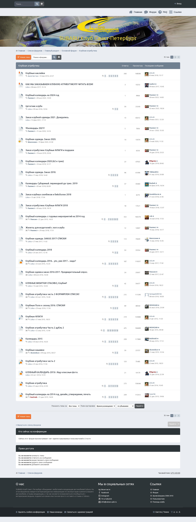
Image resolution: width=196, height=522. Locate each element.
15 (115, 330)
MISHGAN (153, 305)
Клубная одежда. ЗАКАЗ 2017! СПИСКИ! (46, 238)
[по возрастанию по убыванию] (125, 406)
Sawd (151, 394)
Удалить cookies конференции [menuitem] (31, 512)
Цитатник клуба (34, 106)
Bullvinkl (153, 338)
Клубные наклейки (35, 73)
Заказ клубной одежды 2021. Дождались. (47, 117)
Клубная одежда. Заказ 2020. (41, 139)
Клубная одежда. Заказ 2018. (41, 172)
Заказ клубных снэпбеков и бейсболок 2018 (48, 194)
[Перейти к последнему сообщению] (154, 73)
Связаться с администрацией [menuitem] (80, 512)
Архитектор (33, 76)
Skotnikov (34, 353)
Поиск (37, 4)
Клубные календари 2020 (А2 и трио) (45, 161)
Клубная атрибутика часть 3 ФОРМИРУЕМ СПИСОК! (52, 294)
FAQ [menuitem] (167, 12)
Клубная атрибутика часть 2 (40, 361)
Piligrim (152, 161)
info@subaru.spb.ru (109, 502)
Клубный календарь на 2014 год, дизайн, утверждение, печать (58, 394)
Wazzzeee (32, 142)
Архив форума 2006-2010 (163, 496)
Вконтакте (105, 489)
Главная (140, 12)
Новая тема (25, 57)
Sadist (152, 84)
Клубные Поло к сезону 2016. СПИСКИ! (45, 305)
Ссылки (177, 12)
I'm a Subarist (106, 499)
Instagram (105, 496)
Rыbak (152, 183)
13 (110, 330)
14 (112, 330)
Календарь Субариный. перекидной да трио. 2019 (51, 183)
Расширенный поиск (41, 4)
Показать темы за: (60, 406)
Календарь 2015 (34, 339)
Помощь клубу (159, 502)
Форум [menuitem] (155, 12)
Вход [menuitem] (179, 4)
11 (117, 219)
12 (108, 330)
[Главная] (98, 31)
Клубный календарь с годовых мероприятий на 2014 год (55, 216)
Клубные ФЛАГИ (34, 316)
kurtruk (33, 397)
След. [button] (178, 57)
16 (117, 330)
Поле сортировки (88, 406)
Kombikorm (154, 194)
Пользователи (159, 499)
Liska (151, 73)
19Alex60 (153, 172)
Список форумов (35, 473)
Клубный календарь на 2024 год (42, 95)
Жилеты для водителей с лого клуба (45, 227)
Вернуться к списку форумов (29, 425)
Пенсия (33, 219)
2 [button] (175, 57)
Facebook (105, 492)
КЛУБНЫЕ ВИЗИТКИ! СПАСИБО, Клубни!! (46, 283)
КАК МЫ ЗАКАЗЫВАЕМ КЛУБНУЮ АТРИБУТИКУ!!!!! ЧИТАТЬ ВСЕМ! (59, 84)
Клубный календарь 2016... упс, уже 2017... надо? (51, 261)
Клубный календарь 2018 (39, 250)
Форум (155, 492)
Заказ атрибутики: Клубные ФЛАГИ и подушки (50, 150)
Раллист (31, 98)
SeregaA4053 (154, 294)
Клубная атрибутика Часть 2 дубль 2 (45, 327)
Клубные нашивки (35, 350)
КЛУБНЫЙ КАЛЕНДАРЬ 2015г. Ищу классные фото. (52, 372)
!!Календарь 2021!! (35, 128)
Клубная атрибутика (29, 65)
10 (115, 219)
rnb (150, 216)
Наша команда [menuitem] (56, 512)
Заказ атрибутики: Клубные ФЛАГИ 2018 (47, 205)
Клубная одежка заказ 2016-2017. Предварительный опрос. (57, 272)
